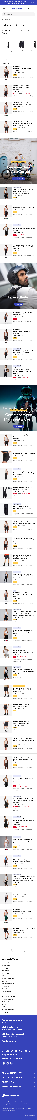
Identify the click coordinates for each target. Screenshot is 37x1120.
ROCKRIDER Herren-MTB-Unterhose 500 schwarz (21, 722)
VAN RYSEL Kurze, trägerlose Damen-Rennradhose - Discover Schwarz (23, 740)
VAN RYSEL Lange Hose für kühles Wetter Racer (24, 313)
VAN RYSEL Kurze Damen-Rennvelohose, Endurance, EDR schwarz (23, 331)
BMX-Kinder (5, 970)
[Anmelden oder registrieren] (29, 8)
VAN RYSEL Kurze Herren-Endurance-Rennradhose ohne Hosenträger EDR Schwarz (23, 123)
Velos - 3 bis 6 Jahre (8, 989)
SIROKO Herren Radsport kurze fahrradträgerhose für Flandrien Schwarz (23, 820)
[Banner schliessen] (33, 2)
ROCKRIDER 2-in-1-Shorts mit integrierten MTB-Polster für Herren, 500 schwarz (22, 556)
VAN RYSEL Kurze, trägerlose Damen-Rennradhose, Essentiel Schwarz (23, 540)
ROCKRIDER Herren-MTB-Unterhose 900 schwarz (21, 705)
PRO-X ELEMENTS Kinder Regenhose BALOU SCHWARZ (22, 507)
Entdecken (18, 304)
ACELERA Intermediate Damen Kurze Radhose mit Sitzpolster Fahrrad (23, 631)
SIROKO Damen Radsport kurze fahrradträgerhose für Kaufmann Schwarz (24, 228)
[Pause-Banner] (30, 2)
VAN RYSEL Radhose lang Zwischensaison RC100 (21, 893)
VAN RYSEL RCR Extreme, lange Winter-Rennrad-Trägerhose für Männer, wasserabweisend (23, 859)
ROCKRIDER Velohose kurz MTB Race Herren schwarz (23, 488)
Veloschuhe (5, 1012)
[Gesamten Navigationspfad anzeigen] (2, 19)
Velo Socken (6, 965)
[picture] (6, 72)
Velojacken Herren (8, 978)
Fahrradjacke (6, 976)
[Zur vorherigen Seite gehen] (11, 950)
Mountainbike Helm (8, 983)
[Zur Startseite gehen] (16, 8)
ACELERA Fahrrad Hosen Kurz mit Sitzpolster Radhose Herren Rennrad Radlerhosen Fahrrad (24, 878)
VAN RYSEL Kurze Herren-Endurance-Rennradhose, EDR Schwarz (23, 68)
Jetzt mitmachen (18, 178)
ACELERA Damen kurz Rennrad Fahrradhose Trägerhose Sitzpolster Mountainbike (23, 191)
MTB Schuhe (6, 968)
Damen (23, 31)
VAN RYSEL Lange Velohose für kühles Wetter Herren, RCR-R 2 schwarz (23, 246)
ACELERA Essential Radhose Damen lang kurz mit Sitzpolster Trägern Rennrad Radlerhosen (23, 576)
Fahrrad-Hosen (6, 991)
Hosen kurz (21, 51)
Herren (15, 31)
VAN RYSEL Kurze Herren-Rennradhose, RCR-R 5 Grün (22, 910)
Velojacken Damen (8, 999)
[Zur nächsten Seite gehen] (26, 950)
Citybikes (5, 1007)
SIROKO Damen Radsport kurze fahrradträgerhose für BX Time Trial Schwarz (23, 780)
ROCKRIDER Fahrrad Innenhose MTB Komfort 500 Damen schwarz (24, 452)
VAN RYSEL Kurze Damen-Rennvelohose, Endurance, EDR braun (23, 759)
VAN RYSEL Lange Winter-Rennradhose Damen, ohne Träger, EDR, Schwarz (24, 472)
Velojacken (5, 986)
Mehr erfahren (19, 426)
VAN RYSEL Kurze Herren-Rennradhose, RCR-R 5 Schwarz (23, 206)
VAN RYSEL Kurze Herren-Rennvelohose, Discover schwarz (24, 522)
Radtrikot (5, 981)
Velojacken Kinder (8, 1009)
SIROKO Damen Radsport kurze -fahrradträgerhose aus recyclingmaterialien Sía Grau (23, 650)
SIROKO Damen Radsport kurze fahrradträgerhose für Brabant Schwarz (23, 800)
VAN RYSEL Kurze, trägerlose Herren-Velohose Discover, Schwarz (22, 436)
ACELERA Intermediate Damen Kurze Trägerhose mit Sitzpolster (24, 670)
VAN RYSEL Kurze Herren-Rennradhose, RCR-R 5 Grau (22, 103)
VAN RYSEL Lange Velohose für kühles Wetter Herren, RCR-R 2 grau (23, 594)
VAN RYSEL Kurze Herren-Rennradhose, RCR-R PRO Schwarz (21, 87)
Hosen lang (8, 51)
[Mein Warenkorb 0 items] (33, 8)
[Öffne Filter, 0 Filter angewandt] (4, 58)
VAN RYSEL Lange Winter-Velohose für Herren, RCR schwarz (24, 351)
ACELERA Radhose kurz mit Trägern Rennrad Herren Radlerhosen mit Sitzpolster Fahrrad (22, 370)
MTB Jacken (5, 1004)
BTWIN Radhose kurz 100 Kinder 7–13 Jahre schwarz (24, 929)
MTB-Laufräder (6, 973)
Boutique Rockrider (8, 1002)
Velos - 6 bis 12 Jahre (8, 996)
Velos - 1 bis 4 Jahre (8, 994)
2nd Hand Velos (7, 963)
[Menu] (4, 8)
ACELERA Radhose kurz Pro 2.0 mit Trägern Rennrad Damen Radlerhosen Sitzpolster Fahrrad (24, 613)
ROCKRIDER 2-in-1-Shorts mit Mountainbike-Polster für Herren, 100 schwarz (24, 689)
